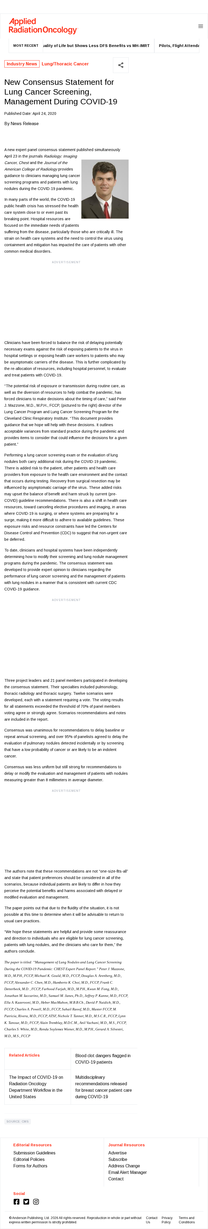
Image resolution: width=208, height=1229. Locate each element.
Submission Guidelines (34, 1153)
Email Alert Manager (127, 1172)
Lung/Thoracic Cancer (65, 64)
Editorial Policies (29, 1159)
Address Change (124, 1166)
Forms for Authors (30, 1166)
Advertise (117, 1153)
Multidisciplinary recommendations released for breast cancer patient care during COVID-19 (103, 1087)
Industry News (22, 64)
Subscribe (117, 1159)
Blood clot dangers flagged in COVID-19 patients (103, 1058)
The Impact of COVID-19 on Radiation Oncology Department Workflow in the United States (36, 1087)
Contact (116, 1179)
